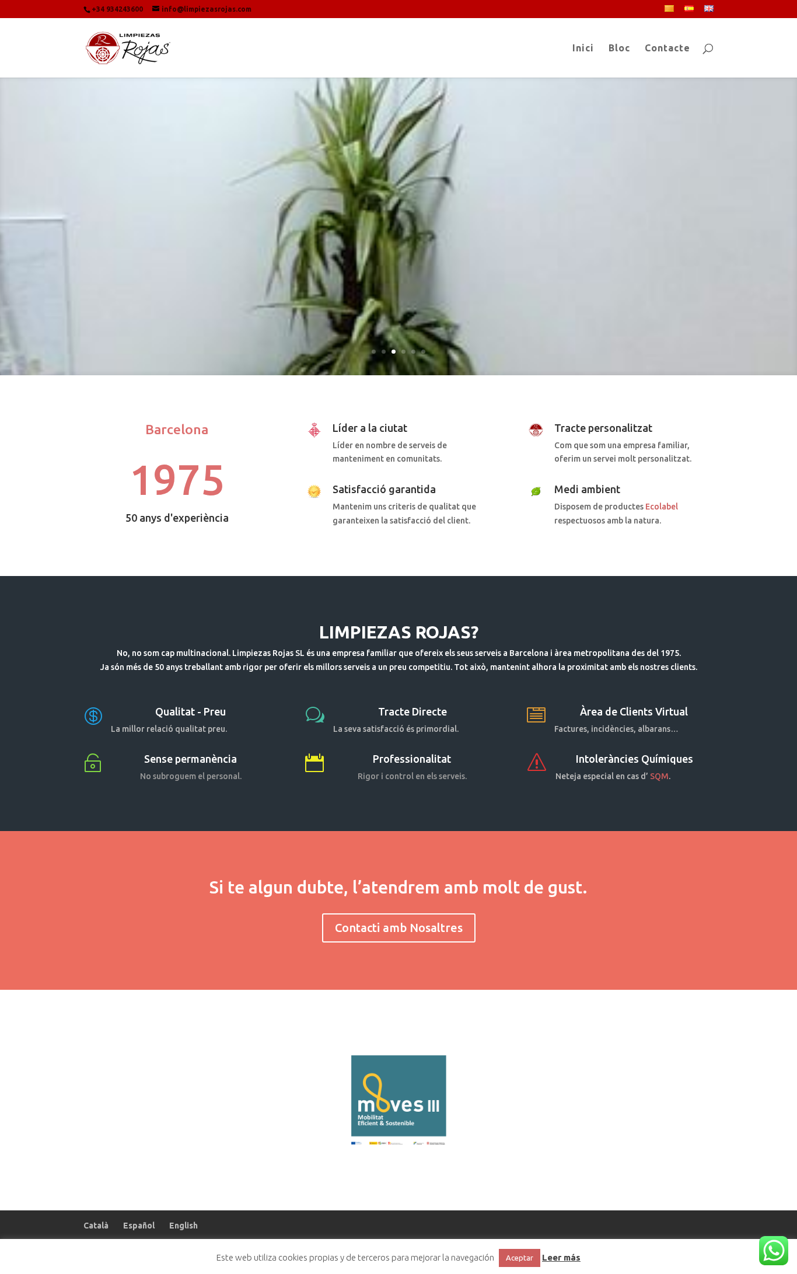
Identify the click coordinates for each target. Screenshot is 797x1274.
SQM (659, 776)
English (183, 1225)
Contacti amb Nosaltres (399, 927)
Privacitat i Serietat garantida (399, 249)
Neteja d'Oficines (398, 204)
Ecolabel (661, 506)
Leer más (561, 1257)
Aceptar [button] (519, 1258)
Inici (583, 48)
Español (139, 1225)
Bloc (619, 48)
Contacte (667, 48)
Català (96, 1225)
